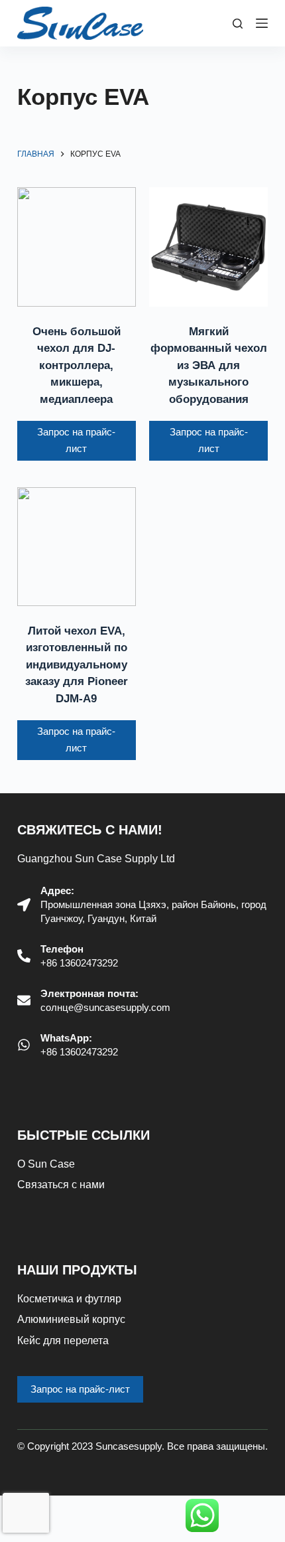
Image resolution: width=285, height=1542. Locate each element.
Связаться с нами (61, 1184)
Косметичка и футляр (69, 1298)
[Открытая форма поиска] (238, 24)
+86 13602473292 (79, 962)
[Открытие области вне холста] (262, 23)
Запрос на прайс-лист (76, 440)
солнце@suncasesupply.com (105, 1007)
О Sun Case (46, 1164)
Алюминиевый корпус (71, 1319)
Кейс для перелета (63, 1340)
